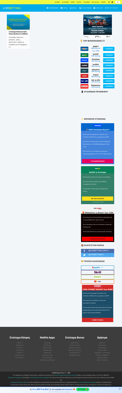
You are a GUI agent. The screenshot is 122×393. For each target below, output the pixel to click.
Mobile (74, 8)
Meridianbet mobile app (47, 360)
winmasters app (47, 355)
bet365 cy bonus (75, 345)
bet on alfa (96, 80)
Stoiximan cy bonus (75, 348)
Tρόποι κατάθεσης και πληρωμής (87, 382)
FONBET (103, 2)
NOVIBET (57, 2)
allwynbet (96, 70)
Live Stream (86, 8)
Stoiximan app (47, 348)
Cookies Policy (102, 350)
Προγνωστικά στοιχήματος (15, 377)
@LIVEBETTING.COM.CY (99, 250)
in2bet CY (20, 343)
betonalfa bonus (75, 352)
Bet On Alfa (95, 2)
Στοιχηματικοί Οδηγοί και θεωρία (19, 382)
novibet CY (20, 352)
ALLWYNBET (65, 2)
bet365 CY (20, 348)
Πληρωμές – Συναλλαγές (102, 352)
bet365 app (47, 345)
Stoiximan (86, 2)
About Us (102, 343)
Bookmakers (53, 8)
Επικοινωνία (102, 345)
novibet (96, 64)
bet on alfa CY (20, 357)
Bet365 (79, 2)
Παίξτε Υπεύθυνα (102, 360)
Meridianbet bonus (75, 355)
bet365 (96, 54)
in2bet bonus (75, 343)
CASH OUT (99, 8)
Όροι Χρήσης (102, 348)
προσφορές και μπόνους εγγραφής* (39, 377)
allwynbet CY (20, 345)
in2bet (73, 2)
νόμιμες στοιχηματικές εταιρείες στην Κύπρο (65, 375)
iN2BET (96, 46)
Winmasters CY (19, 355)
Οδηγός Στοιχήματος (102, 355)
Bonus (65, 8)
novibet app (47, 352)
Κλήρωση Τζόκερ (102, 357)
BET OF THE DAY (112, 8)
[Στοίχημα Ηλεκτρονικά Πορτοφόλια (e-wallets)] (18, 22)
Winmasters (95, 85)
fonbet (96, 75)
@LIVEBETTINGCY (96, 254)
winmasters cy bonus (74, 350)
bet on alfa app (47, 357)
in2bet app (47, 343)
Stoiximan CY (20, 350)
